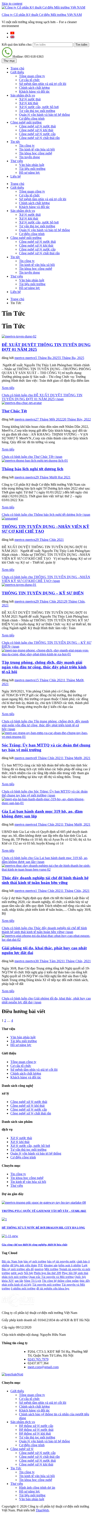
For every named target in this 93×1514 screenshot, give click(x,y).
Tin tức (15, 141)
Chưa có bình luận (42, 397)
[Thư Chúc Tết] (22, 403)
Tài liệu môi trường (32, 168)
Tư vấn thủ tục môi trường (37, 111)
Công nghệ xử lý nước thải (37, 126)
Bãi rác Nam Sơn (12, 1261)
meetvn (39, 1269)
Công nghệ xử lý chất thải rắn (39, 138)
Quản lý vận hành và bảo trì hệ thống (44, 114)
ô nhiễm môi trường (23, 1288)
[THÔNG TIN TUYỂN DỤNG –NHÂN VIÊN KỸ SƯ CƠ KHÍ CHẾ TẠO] (10, 518)
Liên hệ (15, 176)
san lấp (19, 1280)
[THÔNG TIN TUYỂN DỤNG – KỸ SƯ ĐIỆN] (19, 585)
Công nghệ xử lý (22, 1449)
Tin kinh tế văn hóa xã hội (37, 149)
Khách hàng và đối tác (34, 91)
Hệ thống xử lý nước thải (36, 1429)
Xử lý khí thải (28, 103)
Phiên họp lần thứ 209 (47, 1273)
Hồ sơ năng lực (29, 172)
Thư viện (16, 161)
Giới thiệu (17, 72)
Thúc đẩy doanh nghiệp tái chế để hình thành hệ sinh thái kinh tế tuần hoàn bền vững (45, 880)
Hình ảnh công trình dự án (37, 1487)
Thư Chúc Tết (14, 411)
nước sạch (17, 1273)
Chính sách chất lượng (34, 87)
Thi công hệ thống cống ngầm (60, 1280)
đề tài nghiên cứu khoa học (52, 1288)
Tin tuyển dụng (29, 157)
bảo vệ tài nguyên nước (61, 1261)
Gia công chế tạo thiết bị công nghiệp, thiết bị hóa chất (34, 1244)
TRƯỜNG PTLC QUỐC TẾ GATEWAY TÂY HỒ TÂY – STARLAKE (44, 1210)
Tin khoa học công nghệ (35, 153)
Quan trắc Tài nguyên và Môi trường (51, 1277)
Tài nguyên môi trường (46, 1284)
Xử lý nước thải (30, 99)
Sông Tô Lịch (32, 1280)
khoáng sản (51, 1265)
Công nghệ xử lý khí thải (36, 130)
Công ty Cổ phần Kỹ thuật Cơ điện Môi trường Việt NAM (42, 15)
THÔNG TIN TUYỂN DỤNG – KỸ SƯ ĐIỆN (43, 593)
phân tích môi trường (15, 1277)
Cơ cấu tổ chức (29, 80)
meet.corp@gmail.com (43, 1367)
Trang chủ (17, 68)
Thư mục (9, 60)
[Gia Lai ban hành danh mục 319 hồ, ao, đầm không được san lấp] (46, 803)
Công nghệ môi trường (26, 122)
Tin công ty (27, 145)
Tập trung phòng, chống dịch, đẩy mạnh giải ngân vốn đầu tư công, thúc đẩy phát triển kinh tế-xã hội (44, 667)
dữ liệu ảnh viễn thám (23, 1265)
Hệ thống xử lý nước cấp (36, 1426)
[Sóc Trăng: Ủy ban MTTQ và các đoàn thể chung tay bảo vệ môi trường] (46, 737)
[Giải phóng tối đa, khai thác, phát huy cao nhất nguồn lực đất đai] (46, 939)
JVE (40, 1265)
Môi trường (51, 1269)
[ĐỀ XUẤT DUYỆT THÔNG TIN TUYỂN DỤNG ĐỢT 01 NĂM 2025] (19, 336)
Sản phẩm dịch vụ (22, 95)
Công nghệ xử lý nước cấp (37, 134)
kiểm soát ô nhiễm (69, 1265)
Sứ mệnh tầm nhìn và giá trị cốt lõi (42, 84)
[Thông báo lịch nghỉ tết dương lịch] (35, 460)
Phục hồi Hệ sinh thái (75, 1273)
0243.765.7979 (38, 1359)
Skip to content (12, 3)
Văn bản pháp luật (31, 165)
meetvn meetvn (24, 358)
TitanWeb (42, 1510)
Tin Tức (15, 1468)
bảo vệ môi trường (35, 1261)
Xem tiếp (8, 388)
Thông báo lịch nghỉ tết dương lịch (32, 469)
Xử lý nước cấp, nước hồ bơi (39, 107)
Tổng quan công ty (32, 76)
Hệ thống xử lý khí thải (35, 1433)
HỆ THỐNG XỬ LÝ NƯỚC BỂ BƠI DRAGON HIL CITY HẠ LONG (43, 1227)
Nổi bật (28, 1273)
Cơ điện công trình (32, 118)
